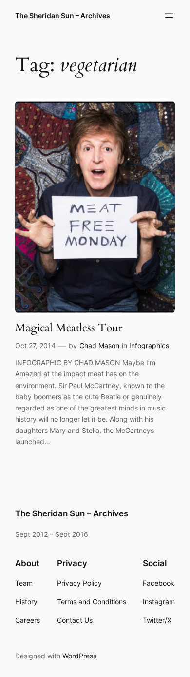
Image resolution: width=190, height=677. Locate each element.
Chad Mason (99, 345)
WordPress (79, 656)
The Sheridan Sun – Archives (62, 15)
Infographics (149, 345)
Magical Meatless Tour (68, 327)
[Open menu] (169, 15)
